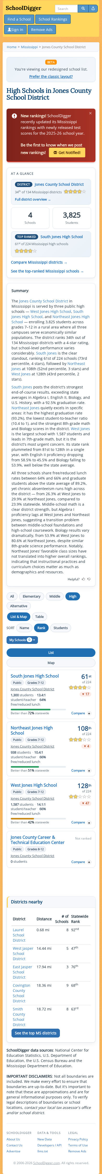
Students (61, 627)
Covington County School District (21, 993)
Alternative (18, 606)
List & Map (18, 616)
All (12, 596)
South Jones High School (62, 236)
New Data (44, 1139)
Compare (78, 713)
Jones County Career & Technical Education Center (38, 840)
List (51, 652)
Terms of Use (78, 1145)
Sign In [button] (17, 29)
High (72, 596)
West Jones (21, 373)
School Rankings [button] (53, 19)
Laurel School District (19, 935)
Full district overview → (33, 199)
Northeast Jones (25, 407)
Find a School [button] (19, 19)
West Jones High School (50, 311)
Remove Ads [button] (42, 29)
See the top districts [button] (35, 1032)
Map (51, 662)
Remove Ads (77, 1151)
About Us (13, 1139)
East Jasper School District (22, 972)
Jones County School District (59, 184)
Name (24, 627)
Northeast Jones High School (32, 730)
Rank (41, 627)
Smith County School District (19, 1017)
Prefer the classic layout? (51, 76)
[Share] (93, 9)
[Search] (83, 9)
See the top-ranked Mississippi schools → (47, 271)
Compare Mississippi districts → (39, 262)
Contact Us (14, 1145)
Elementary (32, 596)
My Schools (19, 639)
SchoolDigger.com (46, 1163)
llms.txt (42, 1151)
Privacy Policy (78, 1139)
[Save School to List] (89, 713)
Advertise (13, 1151)
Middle (54, 596)
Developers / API (49, 1145)
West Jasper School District (23, 953)
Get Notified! (70, 152)
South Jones (46, 353)
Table (39, 616)
